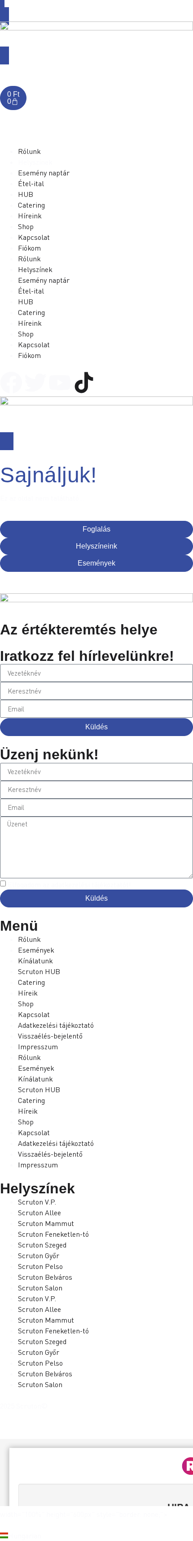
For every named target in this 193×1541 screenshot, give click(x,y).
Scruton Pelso (40, 1266)
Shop (26, 1003)
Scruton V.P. (37, 1201)
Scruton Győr (38, 1255)
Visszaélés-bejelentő (50, 1035)
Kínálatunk (35, 960)
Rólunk (29, 939)
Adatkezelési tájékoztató (56, 1025)
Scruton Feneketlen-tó (53, 1234)
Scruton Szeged (42, 1244)
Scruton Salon (40, 1287)
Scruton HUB (39, 971)
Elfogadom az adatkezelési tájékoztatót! (69, 884)
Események (36, 949)
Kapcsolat (34, 1014)
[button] (96, 1535)
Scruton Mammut (46, 1223)
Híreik (28, 992)
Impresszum (38, 1046)
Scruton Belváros (45, 1277)
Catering (31, 982)
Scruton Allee (39, 1212)
